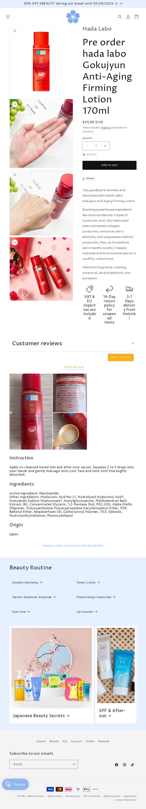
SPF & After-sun (112, 713)
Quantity (87, 138)
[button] (8, 17)
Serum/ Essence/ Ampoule (32, 597)
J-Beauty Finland (35, 796)
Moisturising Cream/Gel (94, 597)
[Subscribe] (73, 764)
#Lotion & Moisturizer (84, 546)
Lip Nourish (85, 611)
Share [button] (90, 178)
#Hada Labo (53, 546)
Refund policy (55, 796)
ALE (64, 741)
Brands (54, 741)
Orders (90, 741)
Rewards (103, 741)
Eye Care (19, 611)
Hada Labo (97, 29)
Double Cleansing (25, 582)
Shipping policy (112, 796)
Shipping (106, 127)
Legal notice (130, 796)
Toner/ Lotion (86, 582)
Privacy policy (73, 796)
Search (41, 741)
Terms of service (91, 796)
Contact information (125, 800)
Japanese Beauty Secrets (39, 715)
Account (76, 741)
